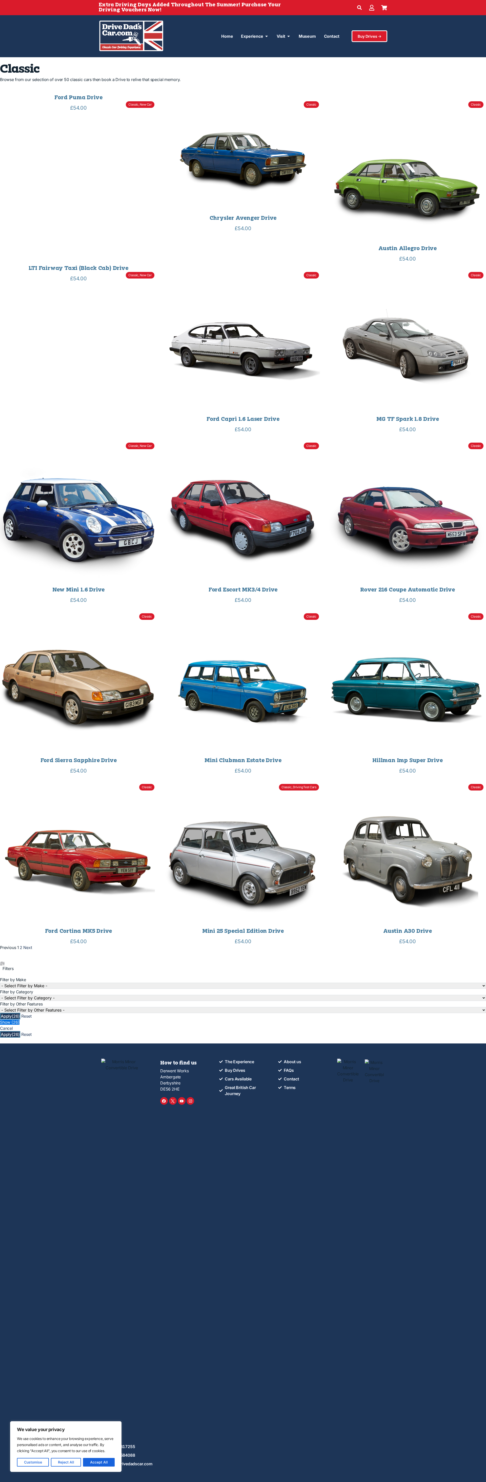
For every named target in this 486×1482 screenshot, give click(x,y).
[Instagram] (190, 1101)
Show (9, 1022)
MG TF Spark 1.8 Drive (407, 419)
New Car (146, 104)
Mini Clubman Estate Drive (243, 761)
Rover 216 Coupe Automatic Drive (407, 590)
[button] (359, 8)
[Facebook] (164, 1101)
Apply (10, 1016)
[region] (66, 1446)
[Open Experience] (267, 36)
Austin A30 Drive (407, 931)
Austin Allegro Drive (407, 249)
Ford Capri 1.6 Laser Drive (243, 419)
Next (27, 947)
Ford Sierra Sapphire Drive (78, 761)
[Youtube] (182, 1101)
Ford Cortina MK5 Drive (78, 931)
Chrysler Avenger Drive (243, 218)
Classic (133, 104)
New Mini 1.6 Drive (78, 590)
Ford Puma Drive (78, 98)
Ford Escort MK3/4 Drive (243, 590)
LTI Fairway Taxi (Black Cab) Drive (78, 268)
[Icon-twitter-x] (173, 1101)
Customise (33, 1462)
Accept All (99, 1462)
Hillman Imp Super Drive (407, 761)
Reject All (66, 1462)
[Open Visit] (289, 36)
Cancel (6, 1028)
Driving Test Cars (304, 787)
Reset (26, 1016)
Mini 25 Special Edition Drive (243, 931)
